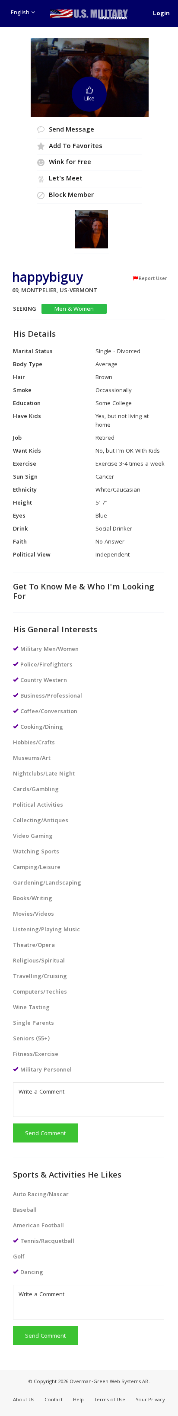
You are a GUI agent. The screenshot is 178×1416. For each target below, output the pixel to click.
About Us (23, 1400)
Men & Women (74, 309)
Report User (153, 279)
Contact (53, 1400)
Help (78, 1400)
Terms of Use (109, 1400)
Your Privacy (150, 1400)
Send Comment (45, 1134)
